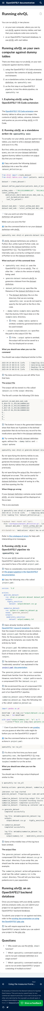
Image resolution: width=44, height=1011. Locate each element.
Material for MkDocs (16, 1003)
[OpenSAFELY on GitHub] (3, 1007)
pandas (36, 727)
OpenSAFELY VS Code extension (19, 111)
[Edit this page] (40, 13)
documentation (14, 667)
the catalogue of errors (19, 536)
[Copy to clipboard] (41, 175)
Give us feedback (33, 1003)
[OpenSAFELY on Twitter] (7, 1007)
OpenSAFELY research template (15, 628)
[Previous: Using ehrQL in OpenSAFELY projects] (3, 983)
